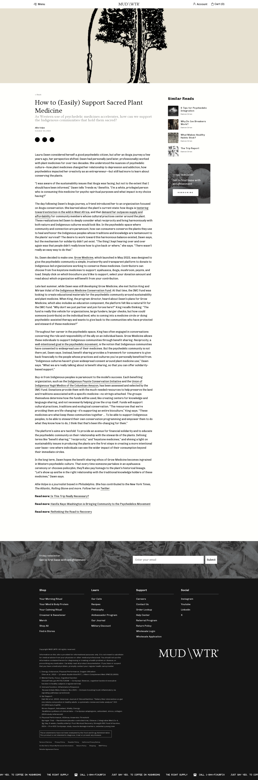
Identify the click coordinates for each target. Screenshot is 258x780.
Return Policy (143, 625)
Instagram (187, 598)
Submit (211, 559)
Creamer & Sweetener (52, 615)
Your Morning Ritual (50, 598)
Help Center (143, 615)
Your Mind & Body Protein (53, 604)
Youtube (186, 604)
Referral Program (146, 620)
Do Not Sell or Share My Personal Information (56, 746)
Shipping (92, 746)
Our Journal (98, 620)
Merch (43, 620)
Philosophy (97, 609)
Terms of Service (45, 742)
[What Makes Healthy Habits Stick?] (189, 138)
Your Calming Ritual (50, 609)
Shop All (44, 625)
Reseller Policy (73, 742)
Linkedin (185, 609)
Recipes (95, 604)
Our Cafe (96, 598)
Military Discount (101, 625)
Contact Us (142, 604)
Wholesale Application (149, 636)
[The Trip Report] (189, 151)
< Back (38, 95)
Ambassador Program (104, 615)
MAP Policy (103, 746)
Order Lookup (144, 609)
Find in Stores (47, 631)
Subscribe (186, 192)
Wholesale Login (145, 631)
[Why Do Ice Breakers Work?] (189, 124)
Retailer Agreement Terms (49, 749)
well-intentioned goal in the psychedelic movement (66, 344)
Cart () (219, 4)
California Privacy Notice (91, 742)
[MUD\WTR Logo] (129, 4)
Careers (141, 598)
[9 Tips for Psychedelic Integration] (189, 111)
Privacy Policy (60, 742)
